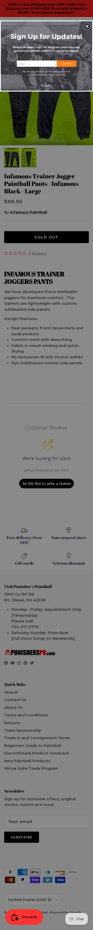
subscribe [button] (66, 63)
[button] (87, 26)
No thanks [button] (46, 85)
